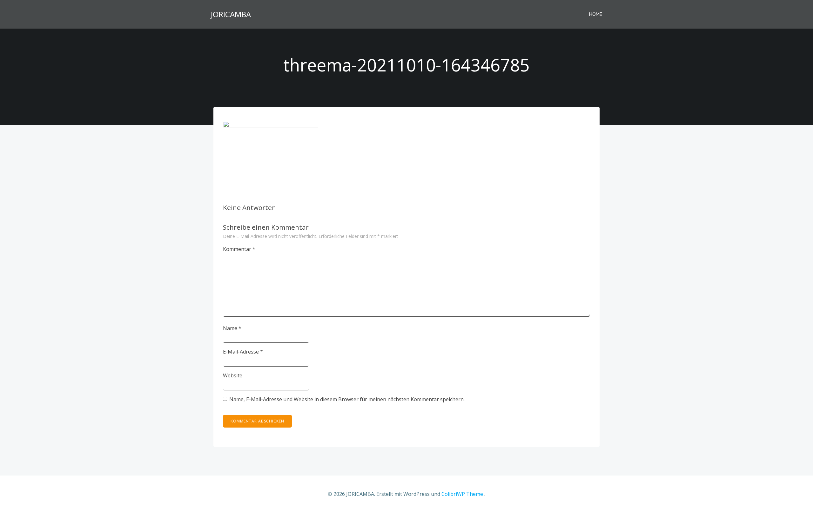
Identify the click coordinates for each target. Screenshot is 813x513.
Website (232, 375)
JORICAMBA (231, 14)
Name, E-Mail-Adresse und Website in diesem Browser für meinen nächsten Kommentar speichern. (347, 399)
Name (232, 328)
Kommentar (239, 249)
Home (595, 14)
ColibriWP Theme (462, 493)
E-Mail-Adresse (243, 351)
